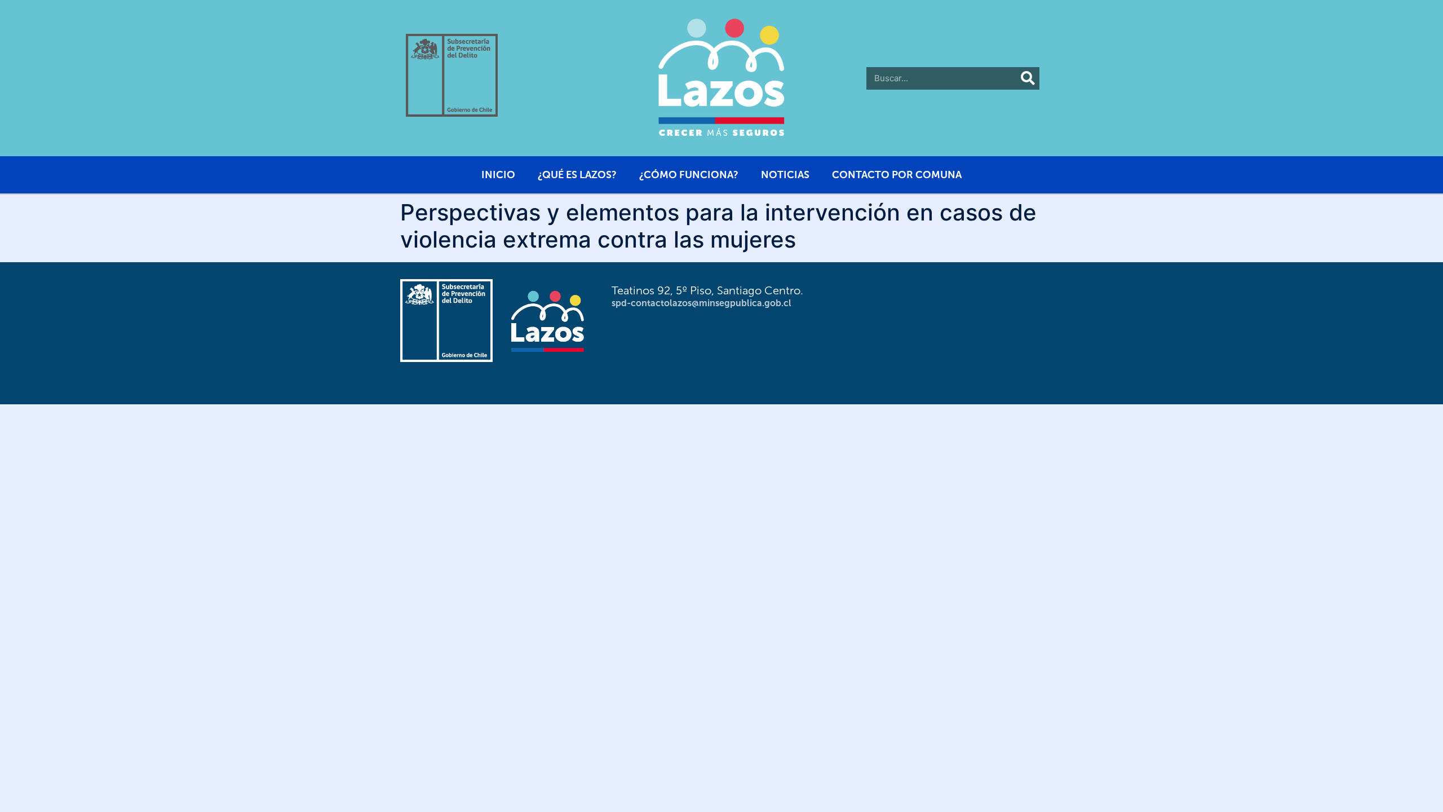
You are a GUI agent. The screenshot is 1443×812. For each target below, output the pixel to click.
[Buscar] (1028, 78)
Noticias (785, 174)
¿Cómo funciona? (688, 174)
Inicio (498, 174)
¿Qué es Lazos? (577, 174)
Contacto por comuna (897, 174)
